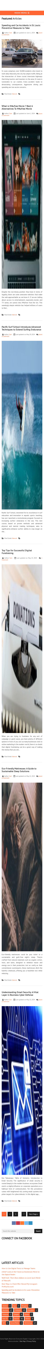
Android (5, 1306)
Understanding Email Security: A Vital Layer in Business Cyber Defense (20, 993)
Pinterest (18, 1223)
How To (5, 1319)
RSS (22, 1223)
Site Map (23, 1341)
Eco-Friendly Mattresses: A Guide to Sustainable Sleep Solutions (19, 770)
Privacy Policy (31, 1341)
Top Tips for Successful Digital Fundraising (17, 552)
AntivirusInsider (13, 1341)
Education (31, 1310)
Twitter (26, 1223)
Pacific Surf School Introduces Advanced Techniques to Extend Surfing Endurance (21, 328)
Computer (18, 1310)
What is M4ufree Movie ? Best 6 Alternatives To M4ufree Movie (17, 107)
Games (26, 1314)
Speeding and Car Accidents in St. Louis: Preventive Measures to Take (21, 26)
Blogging (25, 1306)
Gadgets (16, 1314)
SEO (4, 1323)
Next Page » (33, 1214)
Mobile (27, 1319)
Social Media (15, 1323)
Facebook (14, 1223)
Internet (14, 94)
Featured (5, 1314)
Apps (14, 1306)
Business (5, 1310)
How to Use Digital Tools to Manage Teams (18, 1268)
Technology (28, 1323)
